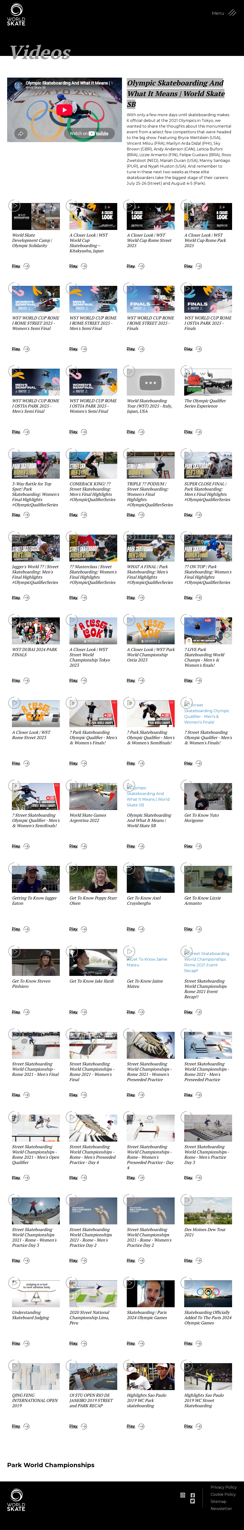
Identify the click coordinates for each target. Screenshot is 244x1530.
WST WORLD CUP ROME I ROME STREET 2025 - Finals (150, 323)
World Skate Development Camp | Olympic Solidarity (32, 240)
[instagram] (183, 1495)
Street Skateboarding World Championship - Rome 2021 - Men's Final (35, 1069)
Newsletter (221, 1508)
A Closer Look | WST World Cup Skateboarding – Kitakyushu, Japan (88, 242)
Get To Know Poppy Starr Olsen (93, 900)
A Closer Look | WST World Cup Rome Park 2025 (205, 240)
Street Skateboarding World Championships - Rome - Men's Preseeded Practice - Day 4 (92, 1154)
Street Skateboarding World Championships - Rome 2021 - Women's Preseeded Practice (149, 1071)
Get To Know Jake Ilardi (91, 981)
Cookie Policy (223, 1494)
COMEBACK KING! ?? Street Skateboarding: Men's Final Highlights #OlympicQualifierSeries (92, 491)
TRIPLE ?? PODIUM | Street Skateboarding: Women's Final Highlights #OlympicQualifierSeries (150, 494)
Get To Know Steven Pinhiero (31, 983)
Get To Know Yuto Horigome (201, 817)
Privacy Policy (224, 1487)
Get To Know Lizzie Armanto (202, 900)
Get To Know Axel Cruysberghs (143, 900)
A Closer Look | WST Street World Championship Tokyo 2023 (89, 657)
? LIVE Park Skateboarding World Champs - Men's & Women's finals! (204, 657)
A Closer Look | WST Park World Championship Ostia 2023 (150, 654)
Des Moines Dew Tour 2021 (204, 1232)
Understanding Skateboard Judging (30, 1314)
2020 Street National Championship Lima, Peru (89, 1317)
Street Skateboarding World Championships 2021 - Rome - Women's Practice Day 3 (34, 1237)
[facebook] (193, 1495)
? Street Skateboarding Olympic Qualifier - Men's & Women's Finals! (208, 737)
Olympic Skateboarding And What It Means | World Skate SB (149, 820)
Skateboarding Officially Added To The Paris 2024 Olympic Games (207, 1317)
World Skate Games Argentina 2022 (87, 817)
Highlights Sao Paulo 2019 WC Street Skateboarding (204, 1400)
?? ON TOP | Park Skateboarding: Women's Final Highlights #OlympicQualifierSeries (207, 574)
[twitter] (193, 1501)
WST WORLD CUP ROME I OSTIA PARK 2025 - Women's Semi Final (92, 406)
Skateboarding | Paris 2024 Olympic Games (147, 1314)
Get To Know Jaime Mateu (145, 983)
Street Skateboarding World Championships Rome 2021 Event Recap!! (205, 988)
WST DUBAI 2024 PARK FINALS (34, 651)
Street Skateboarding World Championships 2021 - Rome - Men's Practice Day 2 (90, 1237)
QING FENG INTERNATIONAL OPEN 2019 (34, 1400)
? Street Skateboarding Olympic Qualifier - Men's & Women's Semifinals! (36, 820)
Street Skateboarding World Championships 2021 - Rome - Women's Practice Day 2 (149, 1237)
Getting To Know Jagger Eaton (34, 900)
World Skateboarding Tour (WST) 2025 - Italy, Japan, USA (149, 406)
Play (16, 266)
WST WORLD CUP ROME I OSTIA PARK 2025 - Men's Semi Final (35, 406)
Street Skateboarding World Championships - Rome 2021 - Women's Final (91, 1071)
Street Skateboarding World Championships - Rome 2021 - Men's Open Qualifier (35, 1154)
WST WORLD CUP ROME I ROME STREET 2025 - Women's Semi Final (35, 323)
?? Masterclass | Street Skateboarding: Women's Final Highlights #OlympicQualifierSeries (93, 574)
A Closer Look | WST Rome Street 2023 (31, 734)
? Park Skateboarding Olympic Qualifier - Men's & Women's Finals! (93, 737)
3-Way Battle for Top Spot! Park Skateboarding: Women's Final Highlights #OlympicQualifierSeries (35, 494)
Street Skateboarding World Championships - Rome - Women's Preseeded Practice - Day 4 (150, 1157)
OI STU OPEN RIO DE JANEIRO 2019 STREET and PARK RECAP (90, 1400)
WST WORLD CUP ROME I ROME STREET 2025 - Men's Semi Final (92, 323)
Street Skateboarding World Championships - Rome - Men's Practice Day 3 (206, 1154)
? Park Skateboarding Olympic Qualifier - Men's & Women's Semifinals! (150, 737)
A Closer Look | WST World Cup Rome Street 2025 (149, 240)
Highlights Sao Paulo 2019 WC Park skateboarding (146, 1400)
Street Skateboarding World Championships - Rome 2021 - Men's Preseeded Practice (206, 1071)
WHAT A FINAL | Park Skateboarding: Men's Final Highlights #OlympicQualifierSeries (150, 574)
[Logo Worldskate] (19, 14)
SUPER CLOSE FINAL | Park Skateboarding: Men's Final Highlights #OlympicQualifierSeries (207, 491)
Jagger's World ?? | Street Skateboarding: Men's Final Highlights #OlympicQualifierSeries (35, 574)
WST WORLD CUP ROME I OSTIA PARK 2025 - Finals (207, 323)
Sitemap (218, 1501)
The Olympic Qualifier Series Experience (205, 403)
